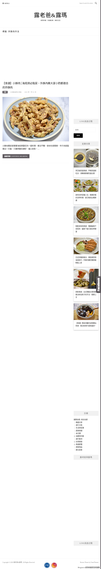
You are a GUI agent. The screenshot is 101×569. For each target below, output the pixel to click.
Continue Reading (19, 156)
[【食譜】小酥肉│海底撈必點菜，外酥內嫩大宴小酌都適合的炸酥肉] (35, 119)
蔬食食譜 (79, 431)
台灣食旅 (79, 442)
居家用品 (79, 447)
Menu (7, 3)
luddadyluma (16, 92)
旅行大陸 (79, 425)
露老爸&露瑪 (50, 15)
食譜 (5, 92)
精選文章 (79, 422)
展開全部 (77, 419)
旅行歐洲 (79, 439)
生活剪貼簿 (80, 428)
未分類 (78, 433)
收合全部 (84, 419)
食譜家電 (79, 444)
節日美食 (79, 450)
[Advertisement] (35, 61)
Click (98, 284)
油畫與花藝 (80, 436)
